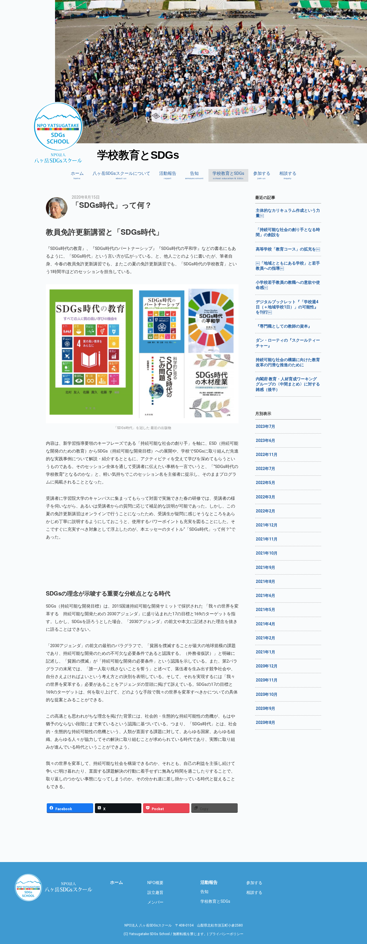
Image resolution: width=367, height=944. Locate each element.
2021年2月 (265, 638)
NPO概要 (155, 882)
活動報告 (167, 175)
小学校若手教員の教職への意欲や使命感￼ (288, 285)
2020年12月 (267, 666)
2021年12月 (267, 525)
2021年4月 (265, 624)
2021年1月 (265, 652)
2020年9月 (265, 708)
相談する (287, 175)
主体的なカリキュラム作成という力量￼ (288, 213)
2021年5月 (265, 609)
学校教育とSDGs (228, 175)
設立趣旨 (155, 892)
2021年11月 (267, 539)
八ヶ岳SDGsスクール (54, 887)
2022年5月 (265, 482)
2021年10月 (267, 553)
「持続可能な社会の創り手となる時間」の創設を (288, 232)
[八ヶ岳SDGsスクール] (58, 160)
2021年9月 (265, 567)
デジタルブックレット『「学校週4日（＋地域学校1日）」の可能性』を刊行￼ (287, 306)
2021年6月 (265, 595)
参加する (261, 175)
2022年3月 (265, 497)
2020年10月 (267, 694)
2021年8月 (265, 581)
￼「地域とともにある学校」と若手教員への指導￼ (288, 266)
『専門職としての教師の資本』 (284, 326)
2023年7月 (265, 426)
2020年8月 (265, 722)
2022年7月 (265, 468)
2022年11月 (267, 454)
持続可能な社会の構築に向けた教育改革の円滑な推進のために (288, 362)
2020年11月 (267, 680)
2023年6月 (265, 440)
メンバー (155, 902)
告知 (194, 175)
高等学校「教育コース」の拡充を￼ (288, 249)
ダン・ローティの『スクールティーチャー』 (288, 343)
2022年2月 (265, 511)
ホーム (77, 175)
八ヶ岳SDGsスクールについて (121, 175)
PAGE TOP (359, 900)
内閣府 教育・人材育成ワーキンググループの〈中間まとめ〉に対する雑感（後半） (288, 384)
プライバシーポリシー (226, 934)
